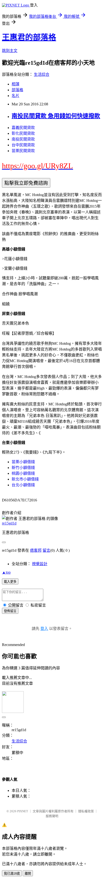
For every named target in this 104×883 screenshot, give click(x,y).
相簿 (15, 84)
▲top (6, 572)
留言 (46, 550)
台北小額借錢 (23, 485)
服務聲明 (52, 816)
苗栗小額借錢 (23, 462)
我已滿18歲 (12, 873)
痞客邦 (36, 550)
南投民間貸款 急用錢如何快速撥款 (56, 116)
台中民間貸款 (23, 145)
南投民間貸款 (23, 139)
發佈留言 (10, 611)
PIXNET (22, 811)
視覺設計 (39, 564)
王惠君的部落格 (29, 37)
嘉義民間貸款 (23, 128)
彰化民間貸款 (23, 133)
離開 (28, 873)
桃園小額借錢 (23, 473)
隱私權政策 (86, 811)
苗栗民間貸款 (23, 151)
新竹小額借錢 (23, 468)
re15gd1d (9, 523)
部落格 (17, 90)
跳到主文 (9, 51)
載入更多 (10, 581)
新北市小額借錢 (25, 479)
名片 (15, 96)
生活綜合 (41, 74)
